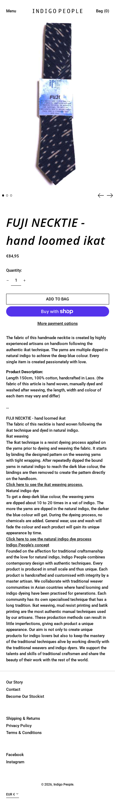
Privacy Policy (19, 725)
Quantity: (14, 270)
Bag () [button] (102, 11)
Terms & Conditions (24, 732)
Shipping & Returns (23, 718)
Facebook (15, 754)
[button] (57, 103)
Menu (11, 11)
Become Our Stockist (25, 696)
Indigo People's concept (27, 545)
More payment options (57, 323)
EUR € (10, 794)
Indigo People (63, 784)
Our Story (14, 682)
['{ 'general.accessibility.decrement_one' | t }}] (7, 280)
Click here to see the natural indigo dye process (48, 539)
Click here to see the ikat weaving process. (44, 484)
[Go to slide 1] (3, 195)
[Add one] (24, 280)
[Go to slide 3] (11, 195)
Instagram (15, 762)
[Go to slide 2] (7, 195)
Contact (13, 689)
